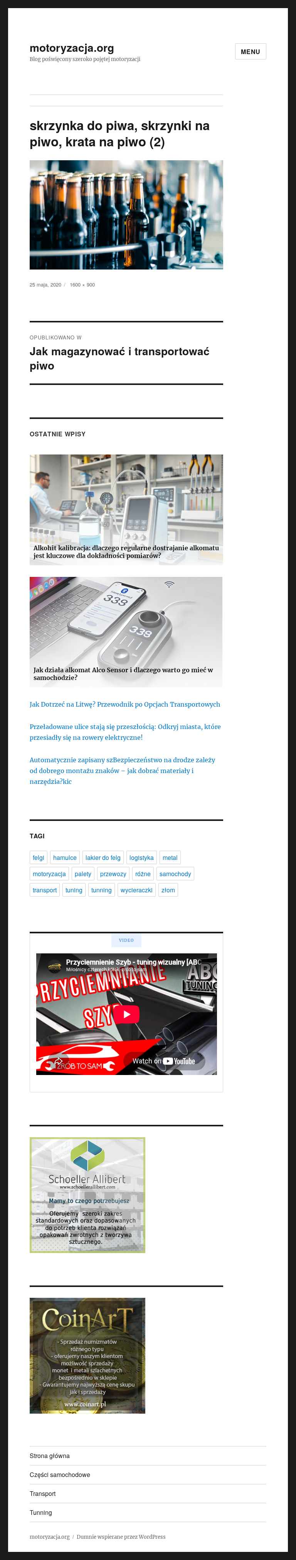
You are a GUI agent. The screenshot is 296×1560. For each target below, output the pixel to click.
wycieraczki (137, 889)
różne (143, 873)
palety (83, 873)
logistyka (142, 857)
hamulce (65, 857)
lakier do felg (103, 857)
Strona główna (50, 1455)
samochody (175, 873)
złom (168, 889)
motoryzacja (49, 873)
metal (170, 857)
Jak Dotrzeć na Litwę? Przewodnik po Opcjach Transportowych (125, 704)
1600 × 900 (82, 284)
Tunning (41, 1512)
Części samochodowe (60, 1474)
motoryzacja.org (72, 47)
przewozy (113, 873)
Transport (43, 1493)
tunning (101, 889)
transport (45, 889)
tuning (74, 889)
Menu (251, 51)
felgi (38, 857)
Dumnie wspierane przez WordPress (121, 1537)
